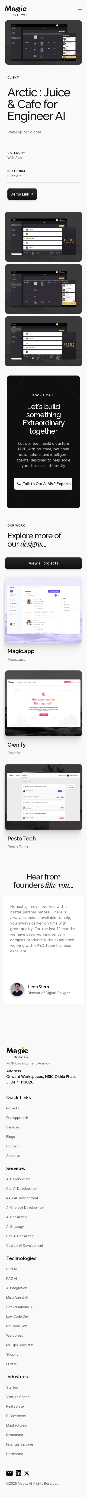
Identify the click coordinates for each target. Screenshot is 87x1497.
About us (13, 1156)
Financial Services (19, 1444)
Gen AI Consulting (20, 1236)
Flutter (11, 1364)
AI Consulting (16, 1217)
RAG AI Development (22, 1198)
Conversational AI (19, 1307)
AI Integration (16, 1288)
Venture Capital (18, 1397)
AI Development (18, 1179)
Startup (12, 1387)
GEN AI (11, 1269)
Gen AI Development (22, 1189)
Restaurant (14, 1435)
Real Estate (15, 1406)
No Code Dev (16, 1326)
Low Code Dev (17, 1316)
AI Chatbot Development (25, 1208)
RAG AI (11, 1278)
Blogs (10, 1137)
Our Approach (17, 1118)
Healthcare (14, 1454)
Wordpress (14, 1335)
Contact (12, 1146)
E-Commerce (16, 1416)
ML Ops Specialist (20, 1345)
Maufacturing (16, 1425)
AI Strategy (15, 1227)
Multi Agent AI (17, 1297)
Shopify (12, 1354)
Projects (12, 1108)
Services (12, 1127)
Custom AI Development (24, 1246)
